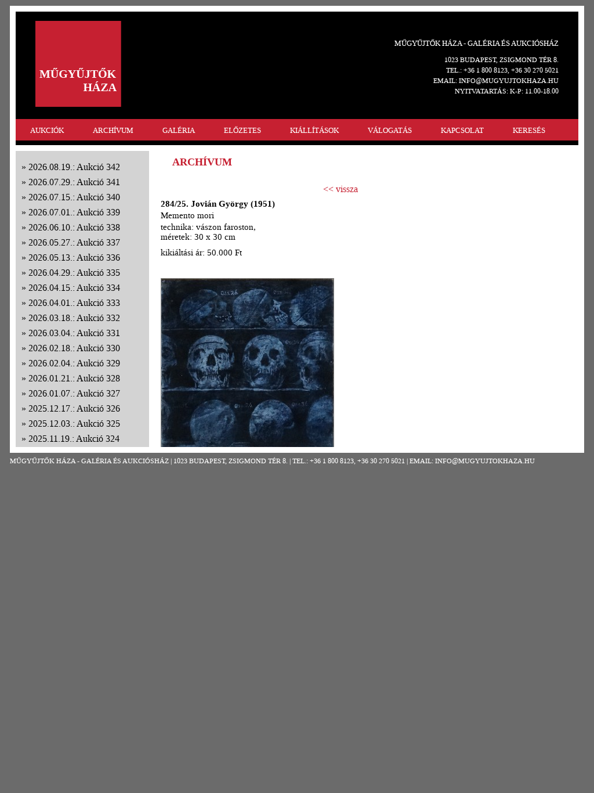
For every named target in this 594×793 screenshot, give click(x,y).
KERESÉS (529, 130)
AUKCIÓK (47, 130)
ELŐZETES (242, 130)
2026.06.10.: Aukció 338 (74, 227)
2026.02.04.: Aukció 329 (74, 363)
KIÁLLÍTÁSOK (314, 130)
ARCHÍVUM (113, 130)
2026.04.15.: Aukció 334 (74, 288)
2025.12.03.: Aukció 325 (74, 423)
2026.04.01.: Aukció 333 (74, 303)
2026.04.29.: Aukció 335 (74, 272)
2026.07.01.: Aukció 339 (74, 212)
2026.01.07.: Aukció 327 (74, 393)
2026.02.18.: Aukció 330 (74, 348)
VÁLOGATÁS (390, 130)
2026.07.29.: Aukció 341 (74, 182)
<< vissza (340, 189)
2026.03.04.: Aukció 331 (74, 333)
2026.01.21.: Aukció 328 (74, 378)
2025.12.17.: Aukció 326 (74, 408)
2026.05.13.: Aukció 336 (74, 257)
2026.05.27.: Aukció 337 (74, 242)
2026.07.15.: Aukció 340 (74, 197)
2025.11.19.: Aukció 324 (73, 438)
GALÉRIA (178, 130)
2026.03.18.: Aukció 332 (74, 318)
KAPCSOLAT (462, 130)
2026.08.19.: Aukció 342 (74, 167)
